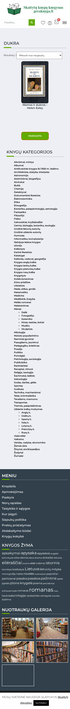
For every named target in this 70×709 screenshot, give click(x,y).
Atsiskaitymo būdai (16, 531)
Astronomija (21, 175)
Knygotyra (20, 275)
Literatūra (19, 285)
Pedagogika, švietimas (26, 345)
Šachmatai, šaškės (24, 375)
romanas (41, 589)
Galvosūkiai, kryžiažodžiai (28, 222)
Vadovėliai (19, 435)
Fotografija (27, 315)
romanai (23, 590)
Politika (18, 352)
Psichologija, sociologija (27, 359)
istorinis (53, 563)
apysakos (43, 553)
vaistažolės (33, 595)
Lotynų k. (26, 425)
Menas (17, 309)
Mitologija (19, 332)
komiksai (7, 569)
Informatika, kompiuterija (28, 238)
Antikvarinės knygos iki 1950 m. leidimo (36, 168)
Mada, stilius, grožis (24, 289)
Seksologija (20, 379)
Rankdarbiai (21, 365)
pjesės (6, 583)
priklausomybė (9, 591)
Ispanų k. (26, 419)
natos (19, 573)
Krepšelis (9, 486)
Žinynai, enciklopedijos (27, 449)
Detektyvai (20, 192)
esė (32, 563)
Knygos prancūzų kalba (27, 268)
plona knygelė (21, 583)
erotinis (26, 563)
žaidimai (6, 599)
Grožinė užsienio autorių (27, 232)
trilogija (20, 595)
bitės (17, 558)
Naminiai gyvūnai (24, 339)
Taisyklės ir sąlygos (16, 508)
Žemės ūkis (20, 445)
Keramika (26, 319)
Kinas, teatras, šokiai (32, 322)
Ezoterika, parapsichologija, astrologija (35, 208)
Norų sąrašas (11, 503)
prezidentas (49, 583)
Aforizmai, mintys (24, 162)
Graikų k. (26, 415)
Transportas (20, 402)
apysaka (29, 552)
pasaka (21, 578)
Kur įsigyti (9, 514)
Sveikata (19, 389)
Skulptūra (26, 329)
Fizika (17, 218)
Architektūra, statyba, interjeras (31, 172)
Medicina (19, 295)
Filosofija (19, 215)
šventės (56, 596)
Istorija (18, 245)
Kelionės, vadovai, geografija (30, 258)
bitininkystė (8, 558)
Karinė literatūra (23, 252)
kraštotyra (18, 569)
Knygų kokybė (13, 536)
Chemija (19, 188)
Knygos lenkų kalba (25, 265)
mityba (56, 569)
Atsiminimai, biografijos (27, 178)
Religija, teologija (23, 372)
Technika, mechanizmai (27, 392)
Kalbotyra (19, 248)
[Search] (32, 22)
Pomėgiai (19, 355)
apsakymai (11, 553)
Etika (17, 202)
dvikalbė (48, 557)
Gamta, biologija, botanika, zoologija (34, 225)
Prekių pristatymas (16, 525)
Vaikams (19, 439)
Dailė (24, 312)
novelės (29, 573)
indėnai (40, 563)
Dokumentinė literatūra (27, 195)
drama (38, 557)
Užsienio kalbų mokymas (28, 409)
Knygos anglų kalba (25, 262)
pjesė (60, 578)
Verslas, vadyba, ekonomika (29, 442)
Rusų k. (25, 432)
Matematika (21, 292)
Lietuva (32, 568)
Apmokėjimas (12, 492)
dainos (24, 557)
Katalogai (19, 255)
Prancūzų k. (28, 429)
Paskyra (8, 497)
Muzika (25, 325)
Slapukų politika (14, 519)
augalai (54, 553)
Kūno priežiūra (22, 282)
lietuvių (45, 569)
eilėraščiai (12, 562)
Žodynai (18, 452)
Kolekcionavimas (23, 279)
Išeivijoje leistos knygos (27, 242)
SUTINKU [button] (41, 702)
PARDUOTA (35, 135)
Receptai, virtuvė (23, 369)
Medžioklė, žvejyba (24, 299)
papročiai (52, 573)
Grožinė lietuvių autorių (27, 228)
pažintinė (49, 578)
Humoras (19, 235)
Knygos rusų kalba (24, 272)
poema (37, 583)
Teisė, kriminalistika (25, 395)
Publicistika (20, 362)
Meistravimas (21, 305)
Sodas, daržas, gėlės (25, 382)
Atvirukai (19, 182)
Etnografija (20, 205)
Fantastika (20, 212)
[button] (64, 22)
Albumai (19, 165)
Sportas (18, 385)
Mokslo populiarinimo (26, 335)
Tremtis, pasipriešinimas (27, 405)
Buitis (17, 185)
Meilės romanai (22, 302)
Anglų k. (26, 412)
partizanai (9, 578)
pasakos (33, 578)
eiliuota (58, 558)
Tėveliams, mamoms (26, 399)
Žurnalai (18, 455)
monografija (9, 574)
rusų (56, 591)
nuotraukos (40, 574)
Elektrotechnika (23, 198)
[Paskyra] (49, 23)
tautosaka (8, 595)
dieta (31, 558)
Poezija (18, 349)
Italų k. (25, 422)
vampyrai (46, 595)
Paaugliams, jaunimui (26, 342)
